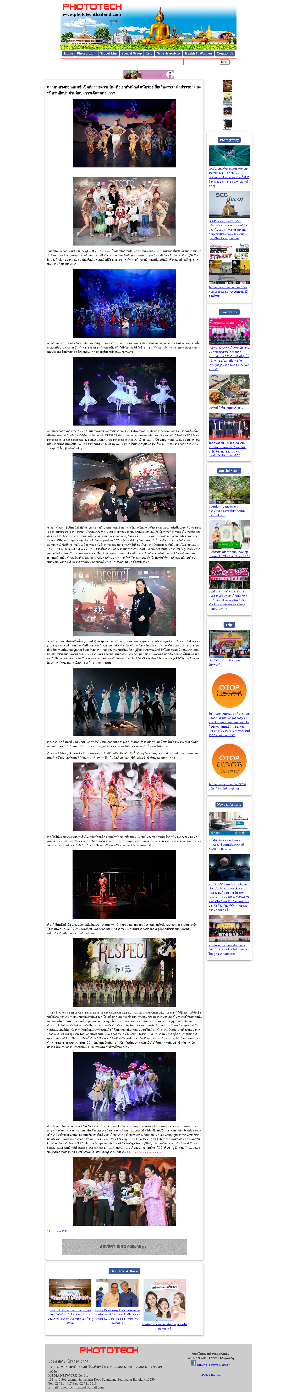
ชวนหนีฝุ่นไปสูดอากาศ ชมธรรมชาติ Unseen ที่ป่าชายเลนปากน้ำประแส (227, 511)
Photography (86, 53)
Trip (149, 53)
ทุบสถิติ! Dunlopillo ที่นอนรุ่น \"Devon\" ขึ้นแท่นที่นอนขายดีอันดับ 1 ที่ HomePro (226, 845)
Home (68, 53)
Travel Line (108, 53)
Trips (229, 625)
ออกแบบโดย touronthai (210, 1375)
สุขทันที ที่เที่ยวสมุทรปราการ (226, 407)
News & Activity (169, 53)
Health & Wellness (199, 53)
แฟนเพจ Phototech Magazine (213, 1364)
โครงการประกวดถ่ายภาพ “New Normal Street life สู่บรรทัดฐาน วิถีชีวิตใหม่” (228, 291)
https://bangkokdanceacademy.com (146, 1152)
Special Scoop (132, 53)
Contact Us (225, 53)
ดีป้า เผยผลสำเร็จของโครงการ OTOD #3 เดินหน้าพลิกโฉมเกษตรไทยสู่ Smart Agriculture (229, 949)
